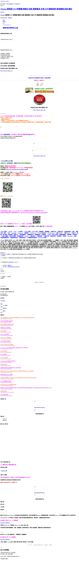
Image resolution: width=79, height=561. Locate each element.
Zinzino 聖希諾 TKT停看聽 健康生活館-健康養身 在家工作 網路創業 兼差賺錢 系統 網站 (36, 9)
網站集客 (59, 236)
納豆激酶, (45, 240)
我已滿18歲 (3, 558)
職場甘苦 (9, 265)
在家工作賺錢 (5, 236)
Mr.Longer (70, 236)
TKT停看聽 (2, 255)
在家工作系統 (55, 234)
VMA (15, 231)
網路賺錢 (47, 231)
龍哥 (10, 163)
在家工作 (30, 134)
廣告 (5, 233)
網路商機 (69, 234)
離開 (6, 558)
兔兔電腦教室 (23, 234)
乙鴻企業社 (32, 236)
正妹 (9, 233)
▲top (1, 268)
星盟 (75, 236)
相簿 (4, 20)
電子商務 (5, 234)
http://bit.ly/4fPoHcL (5, 522)
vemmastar (20, 233)
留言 (12, 262)
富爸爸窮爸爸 (7, 134)
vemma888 (13, 233)
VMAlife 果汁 (35, 231)
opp (35, 233)
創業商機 (10, 234)
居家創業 (75, 234)
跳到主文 (2, 12)
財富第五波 (60, 231)
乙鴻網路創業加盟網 (32, 237)
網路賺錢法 (37, 234)
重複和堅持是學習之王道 (10, 28)
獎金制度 (44, 233)
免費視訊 (26, 233)
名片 (4, 22)
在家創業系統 (20, 236)
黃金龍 (64, 236)
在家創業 (44, 234)
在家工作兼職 (12, 236)
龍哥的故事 (53, 236)
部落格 (4, 21)
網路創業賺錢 (62, 234)
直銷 (57, 233)
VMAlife (10, 231)
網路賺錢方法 (30, 234)
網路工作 (16, 234)
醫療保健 (10, 17)
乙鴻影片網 (46, 236)
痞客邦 (9, 262)
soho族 (48, 234)
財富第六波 (53, 231)
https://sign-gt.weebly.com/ (39, 155)
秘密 (73, 231)
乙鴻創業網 (39, 236)
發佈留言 (2, 278)
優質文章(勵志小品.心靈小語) (14, 266)
